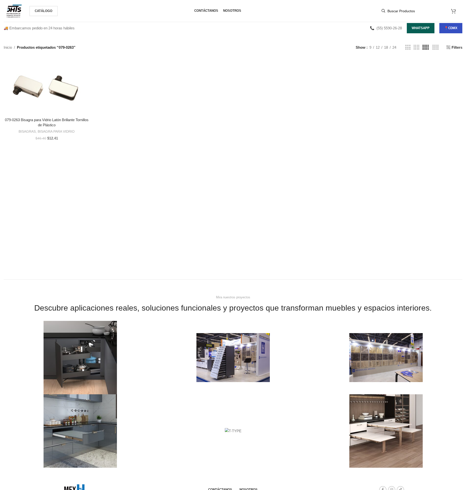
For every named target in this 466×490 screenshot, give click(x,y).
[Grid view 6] (435, 47)
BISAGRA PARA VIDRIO (56, 131)
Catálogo (43, 11)
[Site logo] (14, 10)
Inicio (8, 47)
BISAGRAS (27, 131)
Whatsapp (421, 28)
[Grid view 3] (407, 47)
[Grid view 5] (425, 47)
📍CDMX (450, 28)
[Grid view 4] (416, 47)
